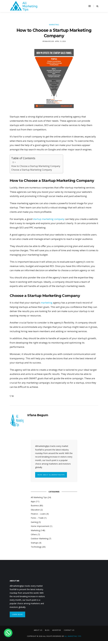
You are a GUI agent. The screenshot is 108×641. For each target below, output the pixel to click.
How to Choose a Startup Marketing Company (35, 166)
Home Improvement (40, 526)
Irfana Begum (37, 415)
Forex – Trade (37, 518)
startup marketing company (48, 219)
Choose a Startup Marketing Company (31, 169)
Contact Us (69, 630)
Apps (33, 501)
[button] (8, 633)
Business (35, 505)
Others (34, 534)
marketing (47, 302)
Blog (47, 630)
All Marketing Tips (39, 497)
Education (35, 509)
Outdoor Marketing (39, 538)
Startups (34, 542)
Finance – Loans (38, 513)
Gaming (34, 522)
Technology (36, 546)
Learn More (17, 614)
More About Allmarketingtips (51, 475)
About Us (38, 630)
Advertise (56, 630)
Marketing (54, 24)
